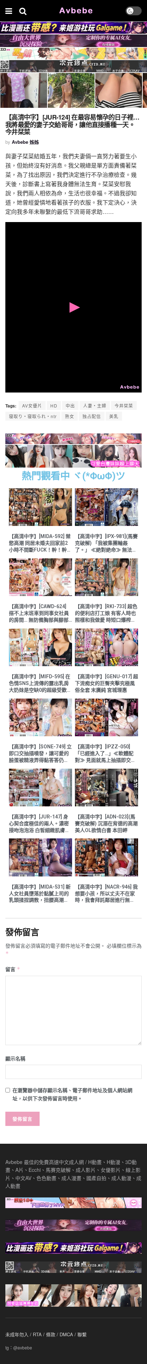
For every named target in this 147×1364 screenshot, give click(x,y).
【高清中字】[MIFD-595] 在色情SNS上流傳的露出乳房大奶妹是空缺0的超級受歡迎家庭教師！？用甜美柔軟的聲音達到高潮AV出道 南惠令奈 (40, 684)
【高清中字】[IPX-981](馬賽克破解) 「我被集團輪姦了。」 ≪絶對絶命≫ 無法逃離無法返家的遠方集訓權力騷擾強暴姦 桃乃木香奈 (106, 543)
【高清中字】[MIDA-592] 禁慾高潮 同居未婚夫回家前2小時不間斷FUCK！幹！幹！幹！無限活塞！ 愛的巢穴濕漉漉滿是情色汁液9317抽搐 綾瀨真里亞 (40, 543)
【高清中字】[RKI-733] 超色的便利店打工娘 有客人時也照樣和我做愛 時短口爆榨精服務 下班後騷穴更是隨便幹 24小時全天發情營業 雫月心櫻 (106, 613)
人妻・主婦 (94, 405)
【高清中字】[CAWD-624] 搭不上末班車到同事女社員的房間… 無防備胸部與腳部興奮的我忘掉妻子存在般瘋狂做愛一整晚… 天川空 (39, 613)
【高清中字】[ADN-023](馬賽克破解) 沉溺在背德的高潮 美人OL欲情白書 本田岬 (106, 823)
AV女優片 (32, 405)
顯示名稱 (15, 1058)
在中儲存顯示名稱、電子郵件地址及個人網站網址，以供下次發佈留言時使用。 (72, 1093)
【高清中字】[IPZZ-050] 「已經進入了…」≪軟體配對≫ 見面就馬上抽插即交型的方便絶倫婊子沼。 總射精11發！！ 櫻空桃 (105, 754)
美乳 (113, 416)
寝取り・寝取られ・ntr (33, 416)
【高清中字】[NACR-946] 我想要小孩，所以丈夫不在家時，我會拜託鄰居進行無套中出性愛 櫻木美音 (106, 894)
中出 (70, 405)
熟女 (69, 416)
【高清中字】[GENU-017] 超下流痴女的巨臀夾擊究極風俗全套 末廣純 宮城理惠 (106, 683)
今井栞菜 (124, 405)
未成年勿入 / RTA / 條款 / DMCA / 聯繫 (46, 1334)
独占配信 (91, 416)
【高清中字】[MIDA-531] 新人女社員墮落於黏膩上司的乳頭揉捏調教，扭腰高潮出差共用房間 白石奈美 (40, 894)
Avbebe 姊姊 (25, 141)
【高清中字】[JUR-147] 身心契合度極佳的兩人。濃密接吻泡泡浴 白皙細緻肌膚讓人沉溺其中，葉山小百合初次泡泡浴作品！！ (39, 824)
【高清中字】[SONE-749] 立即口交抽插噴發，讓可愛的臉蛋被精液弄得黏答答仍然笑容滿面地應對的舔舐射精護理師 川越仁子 (40, 754)
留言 (12, 969)
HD (53, 405)
